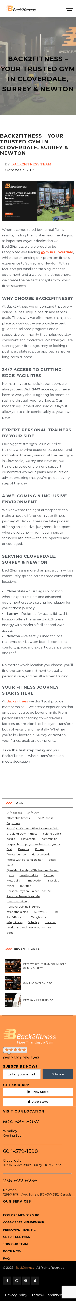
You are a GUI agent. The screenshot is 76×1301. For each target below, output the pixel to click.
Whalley (33, 922)
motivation (35, 880)
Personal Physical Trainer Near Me (29, 891)
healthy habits (29, 875)
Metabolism (14, 880)
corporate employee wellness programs (33, 844)
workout (50, 922)
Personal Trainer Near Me (23, 896)
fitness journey (16, 854)
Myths (10, 885)
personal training (18, 901)
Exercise (23, 849)
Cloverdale (28, 838)
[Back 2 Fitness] (20, 8)
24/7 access (14, 812)
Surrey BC (40, 911)
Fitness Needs (41, 854)
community (49, 838)
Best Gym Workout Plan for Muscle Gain (33, 828)
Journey (49, 875)
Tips (55, 911)
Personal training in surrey (23, 906)
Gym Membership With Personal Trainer (33, 870)
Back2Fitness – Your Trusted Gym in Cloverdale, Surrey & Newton (34, 144)
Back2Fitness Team (31, 164)
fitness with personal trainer (25, 859)
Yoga (10, 932)
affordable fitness (18, 818)
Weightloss (38, 917)
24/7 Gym (34, 812)
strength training (17, 911)
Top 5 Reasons (16, 917)
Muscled (53, 880)
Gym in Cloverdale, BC (37, 983)
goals (52, 859)
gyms (10, 875)
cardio (11, 838)
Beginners (13, 823)
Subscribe (58, 1074)
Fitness (39, 849)
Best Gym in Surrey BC (38, 1000)
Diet (9, 849)
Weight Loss (14, 922)
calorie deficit (52, 833)
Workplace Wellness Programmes (29, 927)
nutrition (25, 885)
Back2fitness (25, 1268)
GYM (10, 864)
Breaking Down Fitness (22, 833)
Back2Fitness (17, 701)
